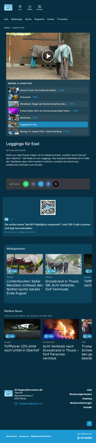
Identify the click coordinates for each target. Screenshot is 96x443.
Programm (39, 19)
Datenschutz (11, 436)
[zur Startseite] (8, 7)
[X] (56, 184)
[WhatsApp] (26, 184)
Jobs (89, 390)
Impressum (24, 436)
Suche (28, 19)
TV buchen (62, 19)
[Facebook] (48, 184)
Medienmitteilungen (81, 403)
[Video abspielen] (48, 56)
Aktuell (6, 28)
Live (6, 19)
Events (50, 19)
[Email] (41, 184)
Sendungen (16, 19)
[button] (33, 184)
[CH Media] (84, 437)
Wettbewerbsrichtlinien (41, 436)
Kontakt (88, 407)
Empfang (87, 398)
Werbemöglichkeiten (80, 394)
